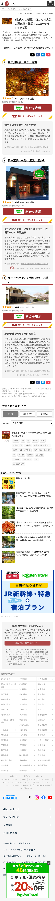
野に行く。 (37, 782)
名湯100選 (27, 459)
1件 (32, 307)
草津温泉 (41, 694)
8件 (32, 98)
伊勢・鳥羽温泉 (44, 760)
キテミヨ (6, 782)
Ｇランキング (6, 779)
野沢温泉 (41, 704)
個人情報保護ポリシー (13, 856)
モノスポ (28, 782)
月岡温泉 (23, 709)
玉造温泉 (23, 745)
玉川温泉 (41, 755)
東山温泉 (41, 689)
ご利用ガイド (27, 776)
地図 (26, 102)
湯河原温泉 (5, 715)
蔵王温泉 (4, 694)
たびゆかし (15, 785)
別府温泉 (23, 750)
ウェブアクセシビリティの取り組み (19, 849)
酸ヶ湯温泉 (24, 755)
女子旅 (21, 455)
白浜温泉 (41, 735)
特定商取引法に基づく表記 (33, 862)
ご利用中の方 (10, 833)
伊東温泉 (23, 715)
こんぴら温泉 (43, 740)
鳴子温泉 (41, 684)
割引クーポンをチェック (30, 116)
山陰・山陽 (17, 445)
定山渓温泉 (5, 679)
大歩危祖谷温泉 (25, 765)
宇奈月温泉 (42, 725)
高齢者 (15, 440)
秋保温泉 (23, 689)
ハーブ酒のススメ (26, 788)
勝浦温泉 (4, 740)
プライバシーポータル (36, 856)
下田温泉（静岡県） (7, 721)
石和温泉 (41, 709)
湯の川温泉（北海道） (8, 685)
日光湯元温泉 (6, 760)
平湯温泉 (23, 730)
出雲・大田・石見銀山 (21, 450)
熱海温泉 (4, 771)
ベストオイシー (17, 782)
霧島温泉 (4, 755)
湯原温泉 (4, 750)
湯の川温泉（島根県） (42, 450)
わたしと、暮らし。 (44, 779)
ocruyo (24, 779)
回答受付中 (27, 414)
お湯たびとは (14, 776)
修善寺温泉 (42, 715)
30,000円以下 (18, 464)
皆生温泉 (41, 745)
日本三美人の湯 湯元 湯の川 (26, 160)
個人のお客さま (11, 809)
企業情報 (7, 825)
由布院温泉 (42, 765)
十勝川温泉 (42, 679)
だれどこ (16, 779)
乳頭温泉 (23, 684)
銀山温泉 (23, 694)
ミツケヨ (5, 785)
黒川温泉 (41, 750)
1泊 (36, 459)
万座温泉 (23, 699)
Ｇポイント (38, 776)
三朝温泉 (4, 745)
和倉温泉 (23, 720)
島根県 (28, 445)
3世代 (35, 440)
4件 (32, 202)
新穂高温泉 (42, 730)
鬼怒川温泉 (5, 704)
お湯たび (32, 779)
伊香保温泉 (5, 699)
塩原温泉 (23, 704)
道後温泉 (23, 740)
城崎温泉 (4, 735)
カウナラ (47, 782)
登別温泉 (23, 679)
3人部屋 (16, 459)
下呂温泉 (4, 730)
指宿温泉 (23, 771)
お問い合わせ (9, 843)
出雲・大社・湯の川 (42, 445)
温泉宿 (30, 455)
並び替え (6, 423)
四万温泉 (41, 699)
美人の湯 (39, 455)
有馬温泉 (23, 735)
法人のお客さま (11, 817)
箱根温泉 (23, 760)
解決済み (44, 414)
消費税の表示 (24, 843)
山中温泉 (41, 720)
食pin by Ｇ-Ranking (43, 785)
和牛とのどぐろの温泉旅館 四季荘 (28, 279)
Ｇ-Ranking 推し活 (27, 785)
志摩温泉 (4, 765)
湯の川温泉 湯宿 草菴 (22, 62)
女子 (42, 440)
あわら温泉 (24, 725)
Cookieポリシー (10, 862)
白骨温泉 (4, 709)
